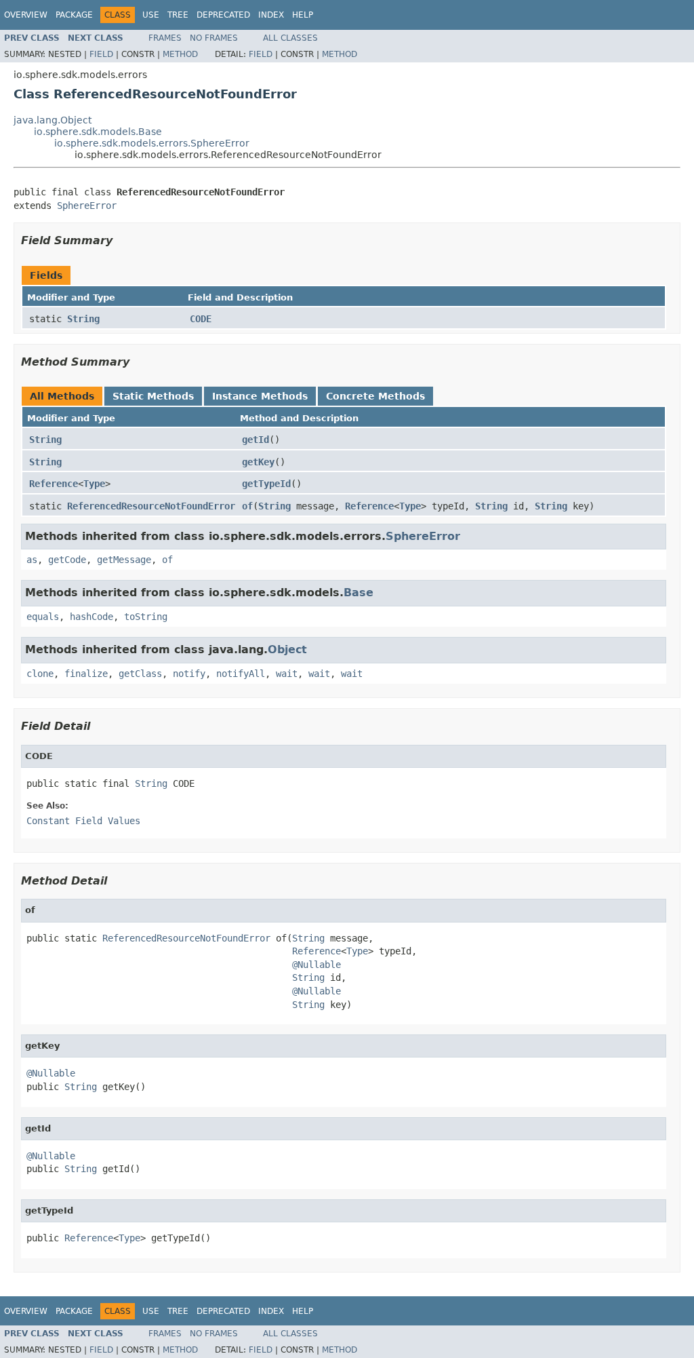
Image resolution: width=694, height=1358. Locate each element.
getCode (67, 559)
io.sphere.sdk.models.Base (98, 131)
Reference (53, 483)
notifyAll (240, 673)
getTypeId (266, 483)
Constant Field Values (83, 820)
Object (287, 649)
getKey (258, 462)
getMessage (124, 559)
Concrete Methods (375, 396)
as (31, 559)
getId (255, 439)
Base (358, 592)
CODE (200, 318)
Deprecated (223, 15)
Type (94, 483)
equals (42, 616)
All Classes (290, 38)
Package (74, 15)
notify (189, 673)
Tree (177, 15)
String (83, 318)
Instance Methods (260, 396)
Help (302, 15)
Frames (165, 38)
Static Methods (153, 396)
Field (101, 54)
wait (287, 673)
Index (271, 15)
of (247, 506)
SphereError (87, 205)
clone (40, 673)
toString (145, 616)
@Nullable (316, 964)
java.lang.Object (52, 120)
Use (150, 15)
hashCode (91, 616)
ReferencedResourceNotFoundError (151, 506)
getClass (140, 673)
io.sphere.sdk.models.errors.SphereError (151, 143)
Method (180, 54)
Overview (25, 15)
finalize (86, 673)
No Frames (214, 38)
